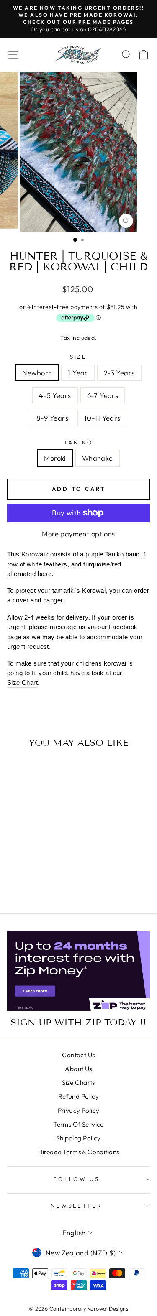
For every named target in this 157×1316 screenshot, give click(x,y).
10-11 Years (102, 417)
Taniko (78, 442)
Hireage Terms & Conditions (78, 1152)
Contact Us (78, 1055)
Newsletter (76, 1205)
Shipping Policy (78, 1138)
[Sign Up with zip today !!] (78, 971)
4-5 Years (55, 395)
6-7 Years (102, 395)
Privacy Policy (79, 1111)
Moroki (55, 458)
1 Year (78, 372)
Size (79, 356)
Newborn (37, 372)
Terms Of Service (78, 1124)
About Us (78, 1069)
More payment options (78, 533)
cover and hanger (38, 600)
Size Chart (22, 682)
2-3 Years (119, 372)
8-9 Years (52, 417)
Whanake (97, 458)
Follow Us (76, 1179)
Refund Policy (78, 1096)
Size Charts (78, 1082)
